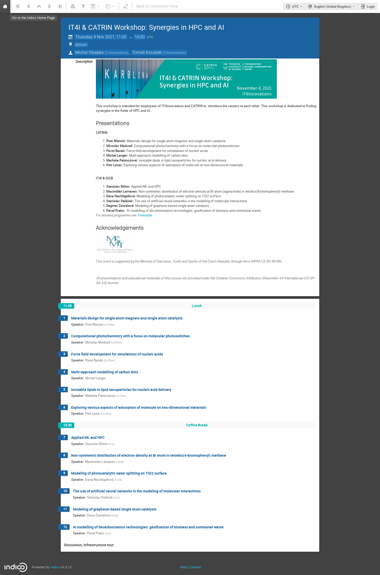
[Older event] (29, 6)
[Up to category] (39, 6)
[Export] (95, 6)
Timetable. (145, 215)
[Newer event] (49, 6)
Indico (54, 567)
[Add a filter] (83, 6)
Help (183, 567)
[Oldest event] (18, 6)
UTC (295, 6)
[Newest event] (59, 6)
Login (371, 6)
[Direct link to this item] (186, 318)
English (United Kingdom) (332, 6)
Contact (195, 567)
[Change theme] (110, 6)
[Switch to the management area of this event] (125, 6)
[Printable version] (72, 6)
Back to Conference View (157, 6)
